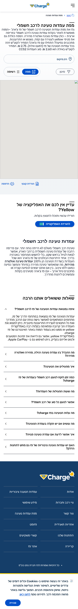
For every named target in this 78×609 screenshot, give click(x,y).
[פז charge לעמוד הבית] (39, 476)
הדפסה (5, 183)
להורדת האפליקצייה (58, 224)
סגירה (12, 602)
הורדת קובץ (28, 183)
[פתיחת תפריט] (72, 5)
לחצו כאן (25, 594)
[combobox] (36, 59)
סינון (62, 71)
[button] (39, 309)
